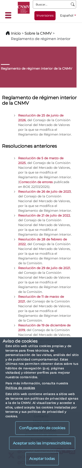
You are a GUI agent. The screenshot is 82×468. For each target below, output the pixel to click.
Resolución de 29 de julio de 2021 (44, 268)
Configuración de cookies (42, 428)
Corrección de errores (36, 182)
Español (66, 15)
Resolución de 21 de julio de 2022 (44, 215)
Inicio (16, 33)
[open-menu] (9, 15)
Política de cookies (20, 388)
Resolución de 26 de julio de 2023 (44, 191)
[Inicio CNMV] (24, 8)
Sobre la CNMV (38, 33)
